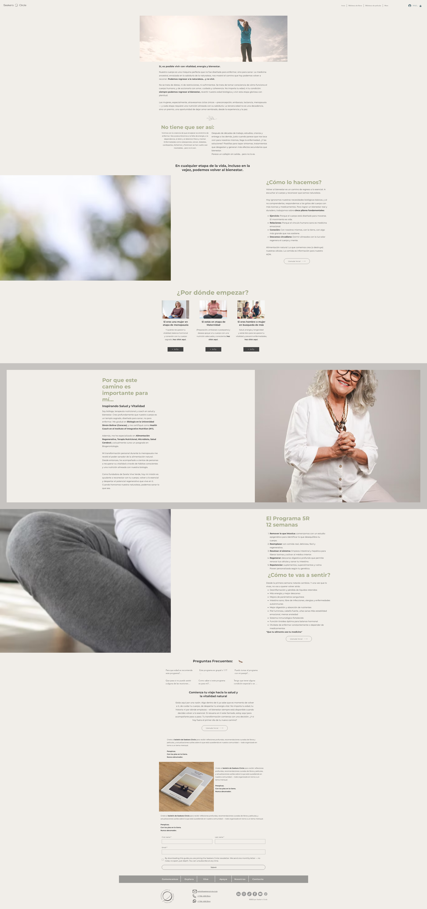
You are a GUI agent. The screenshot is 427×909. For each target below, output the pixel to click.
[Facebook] (255, 894)
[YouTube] (260, 894)
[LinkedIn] (238, 894)
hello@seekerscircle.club (207, 891)
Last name (219, 837)
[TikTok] (249, 894)
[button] (420, 6)
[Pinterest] (266, 894)
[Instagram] (244, 894)
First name (166, 837)
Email (164, 847)
